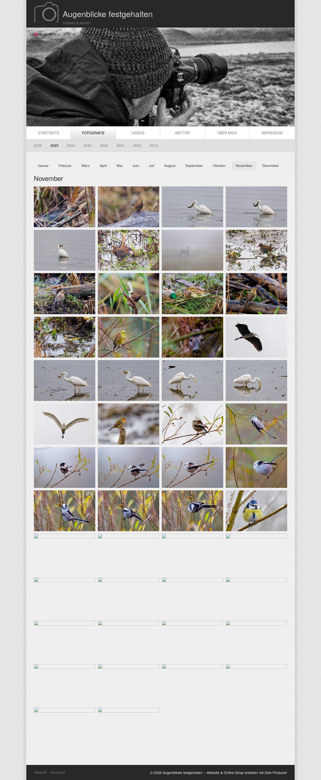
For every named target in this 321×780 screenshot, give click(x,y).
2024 (71, 145)
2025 (54, 145)
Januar (43, 166)
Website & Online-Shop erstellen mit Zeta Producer (247, 772)
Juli (151, 166)
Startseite (40, 772)
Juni (135, 166)
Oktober (219, 166)
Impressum (57, 772)
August (169, 166)
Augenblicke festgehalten (108, 13)
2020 (137, 145)
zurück (32, 78)
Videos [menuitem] (137, 132)
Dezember (270, 166)
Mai (119, 166)
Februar (65, 166)
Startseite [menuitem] (48, 132)
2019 (154, 145)
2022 (104, 145)
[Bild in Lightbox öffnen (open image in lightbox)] (64, 206)
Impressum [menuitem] (272, 132)
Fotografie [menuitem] (93, 132)
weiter (288, 78)
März (86, 166)
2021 (121, 145)
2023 (88, 145)
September (194, 166)
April (103, 166)
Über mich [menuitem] (227, 132)
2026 (38, 145)
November (244, 166)
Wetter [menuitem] (182, 132)
